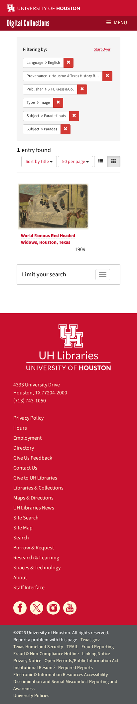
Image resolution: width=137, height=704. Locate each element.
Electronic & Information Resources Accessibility (60, 674)
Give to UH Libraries (35, 478)
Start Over (102, 49)
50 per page (74, 161)
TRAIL (72, 646)
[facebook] (20, 608)
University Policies (31, 695)
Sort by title (38, 161)
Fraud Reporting (97, 646)
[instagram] (53, 608)
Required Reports (75, 667)
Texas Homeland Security (38, 646)
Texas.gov (90, 639)
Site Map (23, 527)
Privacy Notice (27, 660)
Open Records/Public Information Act (81, 660)
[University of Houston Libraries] (68, 347)
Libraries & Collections (38, 488)
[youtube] (69, 608)
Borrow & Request (33, 547)
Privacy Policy (28, 418)
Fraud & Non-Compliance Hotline (46, 653)
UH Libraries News (33, 507)
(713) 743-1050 (29, 400)
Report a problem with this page (45, 639)
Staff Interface (29, 587)
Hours (20, 428)
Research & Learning (36, 557)
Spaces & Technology (37, 567)
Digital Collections (28, 23)
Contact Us (25, 468)
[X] (36, 608)
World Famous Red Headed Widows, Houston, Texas (48, 239)
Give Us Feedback (32, 458)
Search (21, 537)
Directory (23, 448)
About (20, 577)
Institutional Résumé (34, 667)
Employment (27, 438)
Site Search (26, 517)
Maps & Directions (33, 497)
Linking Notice (96, 653)
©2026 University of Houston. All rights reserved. (61, 633)
